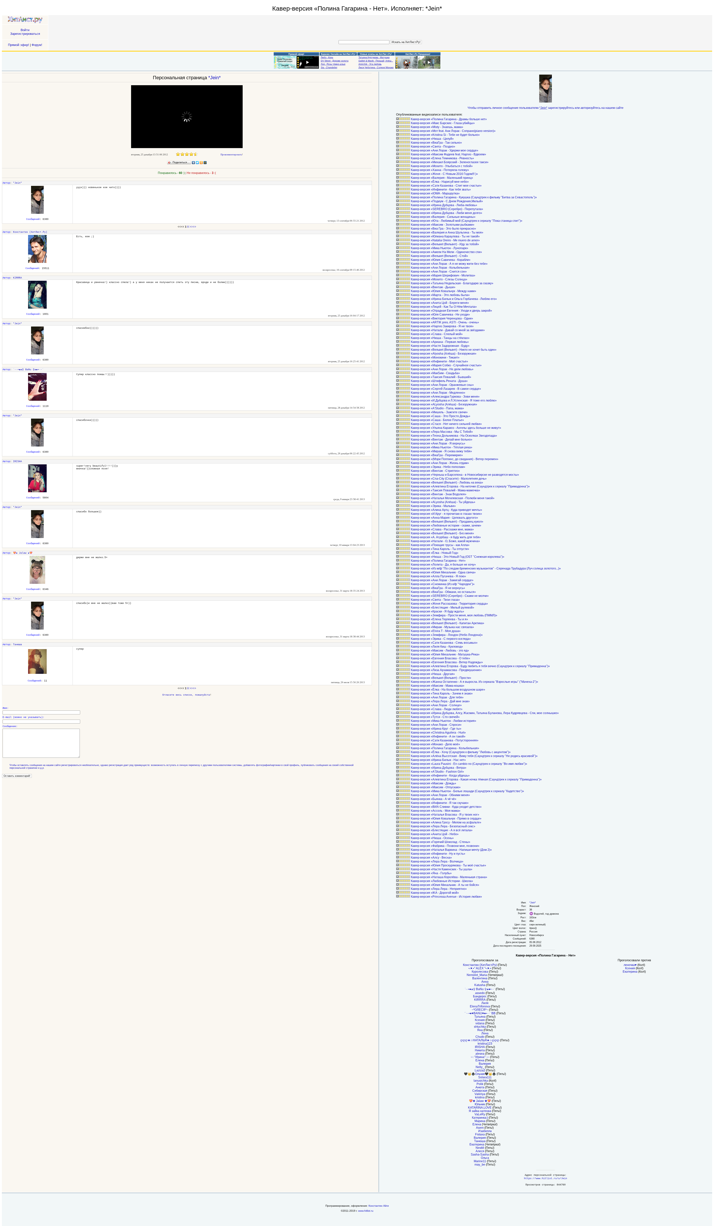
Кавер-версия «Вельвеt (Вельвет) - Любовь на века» (447, 482)
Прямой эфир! (18, 45)
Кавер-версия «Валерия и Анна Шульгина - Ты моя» (447, 232)
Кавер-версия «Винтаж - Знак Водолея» (438, 494)
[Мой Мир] (205, 162)
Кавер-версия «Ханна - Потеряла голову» (440, 170)
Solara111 (485, 1077)
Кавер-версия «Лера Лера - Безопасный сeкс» (443, 826)
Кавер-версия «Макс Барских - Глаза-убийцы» (443, 123)
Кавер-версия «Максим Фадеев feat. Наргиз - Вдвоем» (448, 154)
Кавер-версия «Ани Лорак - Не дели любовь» (442, 369)
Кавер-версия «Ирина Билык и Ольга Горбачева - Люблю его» (454, 298)
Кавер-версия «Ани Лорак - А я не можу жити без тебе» (449, 263)
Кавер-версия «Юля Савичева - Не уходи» (440, 314)
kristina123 (485, 1043)
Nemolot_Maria (477, 975)
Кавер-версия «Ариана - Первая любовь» (440, 341)
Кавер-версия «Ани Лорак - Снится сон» (439, 271)
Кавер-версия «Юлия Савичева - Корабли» (440, 259)
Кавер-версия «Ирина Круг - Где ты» (436, 728)
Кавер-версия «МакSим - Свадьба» (435, 373)
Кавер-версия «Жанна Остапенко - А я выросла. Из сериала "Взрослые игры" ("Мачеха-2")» (474, 681)
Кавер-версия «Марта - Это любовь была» (440, 295)
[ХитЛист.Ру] (25, 20)
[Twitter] (197, 162)
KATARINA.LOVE (480, 1107)
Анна (484, 981)
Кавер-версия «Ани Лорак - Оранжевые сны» (442, 384)
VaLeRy (480, 1114)
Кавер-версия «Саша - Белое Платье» (437, 420)
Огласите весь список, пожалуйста (186, 695)
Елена (479, 1060)
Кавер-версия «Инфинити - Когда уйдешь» (440, 775)
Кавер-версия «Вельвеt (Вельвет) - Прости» (441, 677)
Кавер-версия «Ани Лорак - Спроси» (436, 724)
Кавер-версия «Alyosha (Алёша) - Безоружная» (443, 353)
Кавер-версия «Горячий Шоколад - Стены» (440, 842)
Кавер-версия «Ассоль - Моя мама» (435, 810)
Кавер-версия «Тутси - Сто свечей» (435, 716)
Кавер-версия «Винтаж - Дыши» (433, 287)
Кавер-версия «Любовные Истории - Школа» (442, 881)
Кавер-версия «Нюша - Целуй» (432, 138)
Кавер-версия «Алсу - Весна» (431, 857)
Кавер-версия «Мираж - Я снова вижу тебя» (441, 451)
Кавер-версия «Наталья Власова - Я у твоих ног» (445, 814)
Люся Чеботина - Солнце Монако (376, 67)
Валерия (485, 1063)
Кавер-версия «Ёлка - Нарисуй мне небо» (440, 181)
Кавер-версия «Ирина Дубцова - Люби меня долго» (446, 213)
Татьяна (479, 1016)
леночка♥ (630, 964)
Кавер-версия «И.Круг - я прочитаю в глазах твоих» (446, 513)
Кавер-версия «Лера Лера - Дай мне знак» (440, 701)
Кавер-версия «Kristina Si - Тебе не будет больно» (445, 134)
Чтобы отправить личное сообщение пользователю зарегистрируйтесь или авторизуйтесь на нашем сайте (545, 107)
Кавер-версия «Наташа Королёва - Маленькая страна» (449, 877)
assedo (480, 993)
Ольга (485, 1157)
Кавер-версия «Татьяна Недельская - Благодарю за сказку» (452, 283)
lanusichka (481, 1080)
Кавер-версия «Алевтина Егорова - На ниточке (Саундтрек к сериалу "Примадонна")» (470, 486)
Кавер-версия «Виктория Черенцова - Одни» (442, 318)
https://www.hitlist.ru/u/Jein (545, 1178)
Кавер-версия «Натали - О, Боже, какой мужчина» (445, 541)
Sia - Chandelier (329, 67)
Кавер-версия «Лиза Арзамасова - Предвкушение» (446, 670)
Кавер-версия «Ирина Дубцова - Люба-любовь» (444, 205)
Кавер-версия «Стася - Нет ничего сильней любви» (446, 423)
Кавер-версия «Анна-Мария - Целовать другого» (444, 517)
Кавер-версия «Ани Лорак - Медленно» (438, 392)
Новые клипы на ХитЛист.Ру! (376, 54)
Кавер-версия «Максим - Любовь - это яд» (440, 650)
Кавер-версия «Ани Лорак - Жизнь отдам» (440, 463)
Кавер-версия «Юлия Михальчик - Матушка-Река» (445, 654)
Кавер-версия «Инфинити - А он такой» (438, 736)
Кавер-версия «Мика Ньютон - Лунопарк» (439, 248)
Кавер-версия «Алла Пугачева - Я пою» (438, 576)
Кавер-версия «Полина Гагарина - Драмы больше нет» (449, 119)
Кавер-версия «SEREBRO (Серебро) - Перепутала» (447, 209)
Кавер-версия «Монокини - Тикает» (435, 357)
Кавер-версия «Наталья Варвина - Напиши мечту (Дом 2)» (451, 849)
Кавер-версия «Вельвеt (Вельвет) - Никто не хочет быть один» (453, 349)
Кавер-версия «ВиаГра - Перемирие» (437, 455)
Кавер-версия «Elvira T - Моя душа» (436, 631)
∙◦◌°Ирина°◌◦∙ (480, 1057)
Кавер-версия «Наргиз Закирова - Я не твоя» (442, 326)
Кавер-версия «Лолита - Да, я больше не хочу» (443, 564)
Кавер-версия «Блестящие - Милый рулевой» (442, 607)
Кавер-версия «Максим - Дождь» (433, 783)
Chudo (479, 1036)
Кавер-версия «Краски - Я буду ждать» (437, 611)
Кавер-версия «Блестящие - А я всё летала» (441, 830)
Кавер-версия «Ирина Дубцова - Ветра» (438, 767)
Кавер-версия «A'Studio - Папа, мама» (437, 408)
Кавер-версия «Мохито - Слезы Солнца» (439, 279)
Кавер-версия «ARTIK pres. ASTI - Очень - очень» (445, 322)
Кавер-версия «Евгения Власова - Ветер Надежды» (447, 662)
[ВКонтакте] (193, 162)
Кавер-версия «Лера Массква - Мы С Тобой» (442, 431)
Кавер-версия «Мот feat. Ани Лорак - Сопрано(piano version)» (453, 130)
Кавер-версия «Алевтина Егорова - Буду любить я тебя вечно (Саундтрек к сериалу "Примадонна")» (480, 666)
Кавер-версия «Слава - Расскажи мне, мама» (442, 529)
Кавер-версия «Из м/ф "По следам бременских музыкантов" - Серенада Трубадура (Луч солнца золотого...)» (486, 568)
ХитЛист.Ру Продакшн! (417, 54)
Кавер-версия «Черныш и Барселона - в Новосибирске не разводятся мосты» (465, 474)
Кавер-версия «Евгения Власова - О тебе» (440, 658)
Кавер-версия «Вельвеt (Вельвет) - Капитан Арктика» (447, 623)
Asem (480, 1127)
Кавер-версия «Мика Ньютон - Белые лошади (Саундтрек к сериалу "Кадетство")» (467, 791)
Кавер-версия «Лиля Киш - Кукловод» (437, 646)
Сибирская (479, 1090)
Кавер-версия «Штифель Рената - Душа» (439, 380)
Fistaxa (480, 1134)
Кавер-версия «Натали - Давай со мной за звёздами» (448, 330)
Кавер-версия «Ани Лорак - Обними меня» (440, 795)
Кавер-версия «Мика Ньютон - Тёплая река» (441, 447)
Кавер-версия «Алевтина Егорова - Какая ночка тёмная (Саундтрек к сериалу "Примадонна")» (476, 779)
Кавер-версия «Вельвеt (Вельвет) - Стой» (439, 255)
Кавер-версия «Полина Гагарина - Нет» (438, 560)
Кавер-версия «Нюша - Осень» (432, 838)
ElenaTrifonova (480, 1006)
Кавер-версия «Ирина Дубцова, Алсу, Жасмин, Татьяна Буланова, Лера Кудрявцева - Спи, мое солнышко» (485, 713)
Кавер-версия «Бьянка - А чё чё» (433, 799)
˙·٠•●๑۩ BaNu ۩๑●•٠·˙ (28, 369)
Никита (480, 1050)
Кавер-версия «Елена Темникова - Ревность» (442, 158)
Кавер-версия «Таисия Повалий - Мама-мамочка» (445, 490)
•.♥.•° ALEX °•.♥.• (480, 968)
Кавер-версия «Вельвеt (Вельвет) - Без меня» (442, 533)
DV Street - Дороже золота (334, 61)
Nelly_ (480, 1067)
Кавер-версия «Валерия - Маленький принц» (442, 177)
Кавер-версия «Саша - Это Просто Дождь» (440, 416)
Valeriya (480, 1094)
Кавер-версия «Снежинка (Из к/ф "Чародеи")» (443, 584)
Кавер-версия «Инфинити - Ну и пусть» (438, 853)
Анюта (479, 1087)
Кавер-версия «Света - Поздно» (433, 146)
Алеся (480, 1151)
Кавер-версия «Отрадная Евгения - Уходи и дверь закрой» (451, 310)
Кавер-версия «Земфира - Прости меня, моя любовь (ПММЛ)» (454, 615)
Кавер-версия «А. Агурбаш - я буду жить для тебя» (446, 537)
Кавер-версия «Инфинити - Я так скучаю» (440, 802)
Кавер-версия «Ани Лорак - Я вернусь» (438, 443)
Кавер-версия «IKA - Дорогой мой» (435, 892)
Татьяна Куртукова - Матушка (374, 57)
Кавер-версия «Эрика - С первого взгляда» (441, 638)
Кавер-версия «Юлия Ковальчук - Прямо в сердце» (446, 818)
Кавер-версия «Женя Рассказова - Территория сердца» (449, 603)
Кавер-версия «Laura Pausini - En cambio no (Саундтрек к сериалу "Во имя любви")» (469, 763)
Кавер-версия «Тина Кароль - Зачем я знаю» (442, 693)
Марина (480, 1121)
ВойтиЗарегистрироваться (25, 32)
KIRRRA (17, 277)
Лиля (484, 1003)
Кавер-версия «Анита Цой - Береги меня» (440, 302)
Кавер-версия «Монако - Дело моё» (435, 744)
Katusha (479, 985)
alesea (479, 1053)
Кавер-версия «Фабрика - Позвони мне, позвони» (445, 845)
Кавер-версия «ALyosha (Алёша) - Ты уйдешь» (443, 502)
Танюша (17, 644)
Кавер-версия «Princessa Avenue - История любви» (446, 896)
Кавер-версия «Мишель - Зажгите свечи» (439, 412)
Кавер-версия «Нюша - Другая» (433, 674)
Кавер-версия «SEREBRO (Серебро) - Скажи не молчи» (450, 595)
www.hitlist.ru (365, 1210)
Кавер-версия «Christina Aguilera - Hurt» (438, 732)
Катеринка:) (480, 1117)
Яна (480, 1030)
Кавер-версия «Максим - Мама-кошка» (437, 685)
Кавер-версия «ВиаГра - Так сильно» (436, 142)
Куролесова (480, 971)
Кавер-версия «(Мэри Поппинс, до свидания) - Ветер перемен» (454, 459)
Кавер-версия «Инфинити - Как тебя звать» (441, 189)
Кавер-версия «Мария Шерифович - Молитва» (443, 275)
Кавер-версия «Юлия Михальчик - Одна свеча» (443, 572)
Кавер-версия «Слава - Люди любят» (436, 709)
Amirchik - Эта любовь (370, 64)
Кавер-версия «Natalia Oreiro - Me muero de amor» (445, 240)
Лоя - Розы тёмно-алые (333, 64)
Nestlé (480, 1147)
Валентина (479, 978)
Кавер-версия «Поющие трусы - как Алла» (440, 545)
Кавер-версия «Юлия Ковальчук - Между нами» (443, 291)
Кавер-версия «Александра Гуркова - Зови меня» (445, 396)
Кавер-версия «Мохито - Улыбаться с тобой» (442, 166)
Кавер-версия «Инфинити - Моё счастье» (439, 361)
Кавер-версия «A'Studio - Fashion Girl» (437, 771)
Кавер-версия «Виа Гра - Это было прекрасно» (443, 228)
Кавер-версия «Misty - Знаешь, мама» (437, 127)
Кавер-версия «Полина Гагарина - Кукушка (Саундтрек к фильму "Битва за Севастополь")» (474, 197)
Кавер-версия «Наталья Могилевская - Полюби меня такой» (452, 498)
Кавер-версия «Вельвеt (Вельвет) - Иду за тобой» (445, 244)
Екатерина (476, 1144)
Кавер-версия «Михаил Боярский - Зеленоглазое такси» (449, 162)
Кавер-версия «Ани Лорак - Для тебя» (437, 697)
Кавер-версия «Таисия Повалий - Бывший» (441, 377)
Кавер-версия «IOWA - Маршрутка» (435, 193)
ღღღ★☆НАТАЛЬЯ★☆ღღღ (479, 1040)
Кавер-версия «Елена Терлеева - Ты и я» (439, 619)
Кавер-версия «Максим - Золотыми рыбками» (442, 224)
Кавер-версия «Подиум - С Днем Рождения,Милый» (447, 201)
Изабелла (485, 1131)
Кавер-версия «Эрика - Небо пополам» (438, 466)
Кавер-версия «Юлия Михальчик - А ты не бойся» (445, 884)
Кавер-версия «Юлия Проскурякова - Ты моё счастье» (448, 865)
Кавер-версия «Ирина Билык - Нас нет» (438, 759)
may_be (480, 1164)
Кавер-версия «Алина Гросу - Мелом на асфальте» (446, 822)
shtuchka (480, 1026)
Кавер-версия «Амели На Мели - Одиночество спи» (446, 252)
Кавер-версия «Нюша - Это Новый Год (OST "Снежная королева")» (457, 556)
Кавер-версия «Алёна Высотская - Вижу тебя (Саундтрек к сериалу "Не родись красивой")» (474, 756)
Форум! (37, 45)
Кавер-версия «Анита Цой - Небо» (435, 834)
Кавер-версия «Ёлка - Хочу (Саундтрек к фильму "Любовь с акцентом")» (461, 752)
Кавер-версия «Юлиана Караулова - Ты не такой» (445, 236)
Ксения (480, 1020)
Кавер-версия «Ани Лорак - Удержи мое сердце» (444, 150)
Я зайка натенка (480, 1111)
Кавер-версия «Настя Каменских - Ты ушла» (441, 869)
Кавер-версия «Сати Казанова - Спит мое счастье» (446, 185)
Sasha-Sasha (480, 1154)
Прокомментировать (231, 154)
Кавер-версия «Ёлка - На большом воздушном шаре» (448, 689)
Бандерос (480, 996)
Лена (484, 1033)
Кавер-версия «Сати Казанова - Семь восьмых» (444, 642)
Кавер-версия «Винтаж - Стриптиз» (435, 470)
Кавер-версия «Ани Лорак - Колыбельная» (440, 267)
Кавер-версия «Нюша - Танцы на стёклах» (440, 338)
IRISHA (17, 461)
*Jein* (214, 77)
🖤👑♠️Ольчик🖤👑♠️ (480, 1073)
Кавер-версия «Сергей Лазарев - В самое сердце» (446, 388)
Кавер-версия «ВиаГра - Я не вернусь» (438, 588)
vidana (479, 1023)
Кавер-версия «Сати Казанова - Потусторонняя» (444, 740)
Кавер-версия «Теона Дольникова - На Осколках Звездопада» (454, 435)
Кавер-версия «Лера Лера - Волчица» (437, 861)
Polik (480, 1084)
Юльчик (480, 1104)
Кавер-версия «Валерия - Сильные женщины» (443, 216)
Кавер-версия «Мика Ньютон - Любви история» (443, 720)
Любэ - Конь (327, 57)
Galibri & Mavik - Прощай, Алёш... (375, 61)
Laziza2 (480, 1070)
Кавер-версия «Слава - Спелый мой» (437, 334)
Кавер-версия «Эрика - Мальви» (433, 506)
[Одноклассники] (201, 162)
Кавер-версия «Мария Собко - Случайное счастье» (446, 365)
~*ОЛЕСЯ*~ (480, 1009)
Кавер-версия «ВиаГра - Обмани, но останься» (443, 591)
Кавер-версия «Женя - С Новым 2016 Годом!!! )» (444, 173)
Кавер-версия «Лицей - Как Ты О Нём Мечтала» (444, 306)
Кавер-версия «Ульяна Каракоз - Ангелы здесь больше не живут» (456, 427)
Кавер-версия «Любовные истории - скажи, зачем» (446, 525)
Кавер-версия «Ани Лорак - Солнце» (436, 705)
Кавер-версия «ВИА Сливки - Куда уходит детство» (446, 806)
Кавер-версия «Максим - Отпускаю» (436, 787)
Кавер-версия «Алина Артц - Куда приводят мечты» (446, 509)
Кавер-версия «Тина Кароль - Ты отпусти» (440, 548)
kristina (480, 1097)
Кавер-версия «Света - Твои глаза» (435, 599)
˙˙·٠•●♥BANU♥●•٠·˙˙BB (480, 1013)
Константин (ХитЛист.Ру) (30, 232)
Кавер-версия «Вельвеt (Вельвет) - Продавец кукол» (447, 521)
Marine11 (480, 1161)
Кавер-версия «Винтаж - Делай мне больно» (441, 439)
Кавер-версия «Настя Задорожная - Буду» (440, 345)
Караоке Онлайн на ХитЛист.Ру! (338, 54)
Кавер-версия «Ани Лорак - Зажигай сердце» (442, 580)
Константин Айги (379, 1205)
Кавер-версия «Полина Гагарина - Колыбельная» (445, 748)
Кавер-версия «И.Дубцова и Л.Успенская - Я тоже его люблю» (454, 400)
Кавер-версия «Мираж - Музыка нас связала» (442, 627)
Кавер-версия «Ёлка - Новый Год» (434, 552)
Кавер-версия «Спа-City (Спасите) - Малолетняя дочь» (449, 478)
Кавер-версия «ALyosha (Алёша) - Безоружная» (444, 404)
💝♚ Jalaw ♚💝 (22, 553)
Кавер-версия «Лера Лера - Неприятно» (439, 888)
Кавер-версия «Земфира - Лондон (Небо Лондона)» (447, 634)
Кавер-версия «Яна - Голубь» (431, 873)
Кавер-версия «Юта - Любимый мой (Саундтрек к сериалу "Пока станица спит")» (466, 220)
